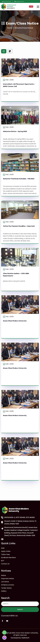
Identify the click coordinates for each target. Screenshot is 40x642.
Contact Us (5, 564)
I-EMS (31, 6)
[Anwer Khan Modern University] (9, 6)
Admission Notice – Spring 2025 (15, 131)
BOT (2, 561)
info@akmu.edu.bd (20, 1)
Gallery (3, 591)
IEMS (2, 548)
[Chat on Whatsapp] (4, 632)
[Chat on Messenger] (4, 638)
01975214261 (8, 1)
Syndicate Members (8, 557)
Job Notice (5, 582)
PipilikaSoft (25, 638)
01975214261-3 (9, 517)
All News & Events (7, 585)
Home (9, 28)
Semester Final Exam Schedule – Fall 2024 (18, 179)
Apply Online (5, 551)
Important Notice (7, 578)
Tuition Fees (5, 554)
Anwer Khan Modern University (15, 321)
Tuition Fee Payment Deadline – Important (19, 226)
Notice (3, 575)
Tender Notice (6, 588)
